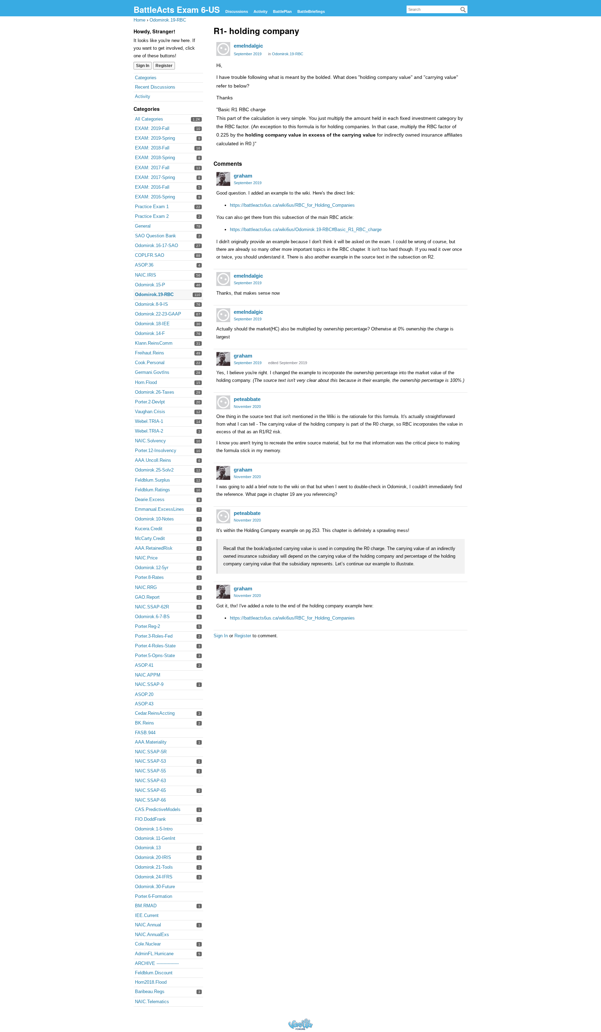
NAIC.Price (146, 557)
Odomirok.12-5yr (151, 567)
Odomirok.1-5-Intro (154, 829)
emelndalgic (248, 46)
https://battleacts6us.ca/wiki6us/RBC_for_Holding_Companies (292, 205)
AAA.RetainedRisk (154, 548)
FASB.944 (145, 732)
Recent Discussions (155, 87)
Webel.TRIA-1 (149, 421)
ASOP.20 (144, 694)
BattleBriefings (311, 11)
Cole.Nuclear (148, 944)
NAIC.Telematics (152, 1001)
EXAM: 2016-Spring (155, 196)
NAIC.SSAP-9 (149, 684)
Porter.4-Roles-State (155, 645)
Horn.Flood (146, 382)
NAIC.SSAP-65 (150, 790)
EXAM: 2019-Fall (152, 128)
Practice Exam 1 (152, 206)
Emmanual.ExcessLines (159, 509)
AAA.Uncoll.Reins (153, 460)
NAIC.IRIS (145, 275)
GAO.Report (147, 597)
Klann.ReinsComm (154, 343)
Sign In (142, 65)
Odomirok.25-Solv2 (154, 470)
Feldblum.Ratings (152, 489)
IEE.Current (147, 915)
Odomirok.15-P (150, 284)
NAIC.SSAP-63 (150, 780)
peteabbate (247, 399)
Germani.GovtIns (152, 372)
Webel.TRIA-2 (149, 431)
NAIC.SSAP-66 (150, 800)
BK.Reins (144, 723)
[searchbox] (437, 9)
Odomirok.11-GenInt (155, 838)
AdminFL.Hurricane (154, 953)
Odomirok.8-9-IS (151, 304)
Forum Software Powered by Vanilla (300, 1024)
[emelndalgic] (223, 49)
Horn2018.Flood (151, 982)
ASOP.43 (144, 703)
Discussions (236, 11)
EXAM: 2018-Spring (155, 157)
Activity (260, 11)
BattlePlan (282, 11)
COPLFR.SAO (149, 255)
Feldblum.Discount (154, 972)
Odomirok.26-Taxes (154, 392)
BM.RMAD (146, 905)
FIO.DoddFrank (150, 819)
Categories (146, 77)
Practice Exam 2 (152, 216)
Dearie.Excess (150, 499)
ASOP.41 (144, 665)
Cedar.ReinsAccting (155, 713)
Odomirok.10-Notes (154, 519)
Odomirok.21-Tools (154, 867)
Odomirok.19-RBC (154, 294)
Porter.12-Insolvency (155, 450)
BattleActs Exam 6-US (177, 9)
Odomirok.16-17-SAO (156, 245)
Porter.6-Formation (153, 896)
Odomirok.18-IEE (152, 323)
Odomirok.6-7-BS (152, 616)
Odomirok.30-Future (155, 886)
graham (243, 176)
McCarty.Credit (150, 538)
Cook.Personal (150, 362)
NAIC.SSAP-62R (152, 606)
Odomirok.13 (148, 847)
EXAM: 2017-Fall (152, 167)
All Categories (149, 119)
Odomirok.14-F (150, 333)
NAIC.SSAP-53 (150, 761)
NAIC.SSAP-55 (150, 770)
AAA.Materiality (151, 742)
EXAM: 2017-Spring (155, 177)
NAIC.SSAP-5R (151, 751)
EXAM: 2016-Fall (152, 187)
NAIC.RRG (146, 587)
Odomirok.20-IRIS (153, 857)
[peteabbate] (223, 402)
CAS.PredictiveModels (158, 809)
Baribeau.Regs (150, 991)
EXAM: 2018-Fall (152, 147)
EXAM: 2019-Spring (155, 138)
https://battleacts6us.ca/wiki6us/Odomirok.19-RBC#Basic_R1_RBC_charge (306, 229)
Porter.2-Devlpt (150, 401)
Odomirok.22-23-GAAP (158, 314)
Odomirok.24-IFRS (154, 876)
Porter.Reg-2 (147, 626)
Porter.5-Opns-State (155, 655)
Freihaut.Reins (149, 352)
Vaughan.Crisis (150, 411)
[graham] (223, 179)
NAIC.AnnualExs (152, 934)
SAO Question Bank (155, 235)
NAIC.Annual (148, 924)
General (143, 226)
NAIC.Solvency (150, 440)
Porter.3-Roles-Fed (154, 636)
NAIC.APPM (147, 675)
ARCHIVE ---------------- (157, 963)
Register (164, 65)
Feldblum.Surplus (152, 480)
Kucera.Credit (148, 528)
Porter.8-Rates (149, 577)
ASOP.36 (144, 265)
